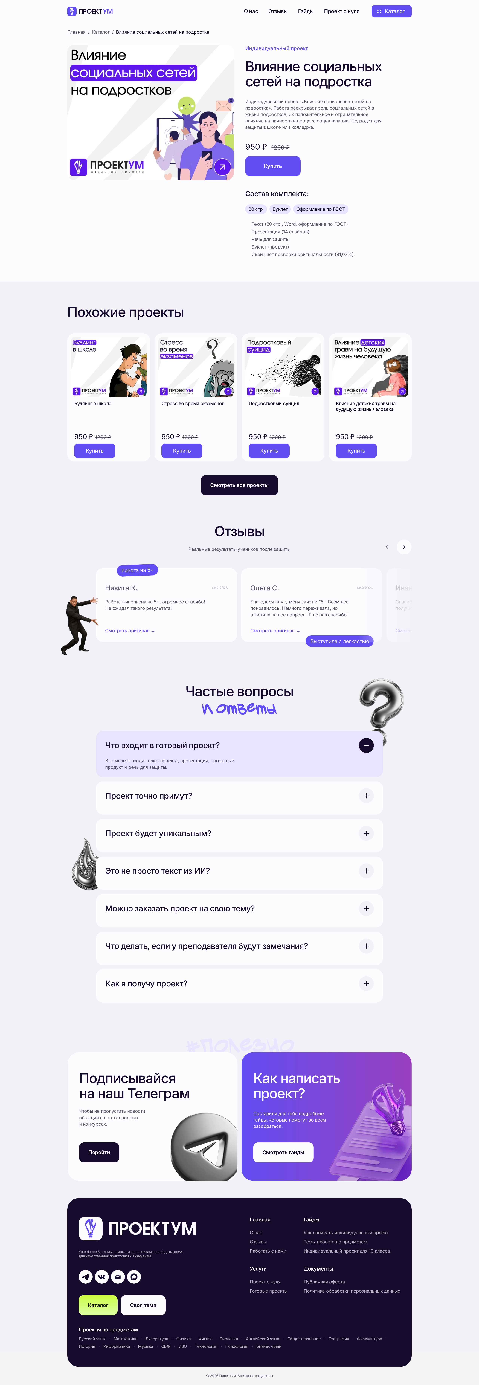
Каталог (101, 32)
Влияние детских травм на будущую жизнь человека (366, 406)
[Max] (134, 1277)
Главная (76, 32)
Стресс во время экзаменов (193, 403)
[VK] (102, 1277)
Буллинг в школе (92, 403)
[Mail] (118, 1277)
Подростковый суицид (274, 403)
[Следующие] (404, 547)
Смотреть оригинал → (130, 630)
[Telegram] (86, 1277)
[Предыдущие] (386, 547)
